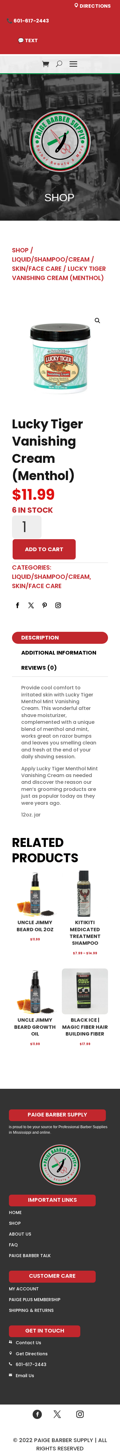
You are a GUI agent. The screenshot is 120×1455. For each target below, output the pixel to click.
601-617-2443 (31, 1364)
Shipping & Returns (31, 1310)
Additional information (58, 652)
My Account (24, 1289)
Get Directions (32, 1354)
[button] (97, 320)
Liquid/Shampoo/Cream (51, 259)
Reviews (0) (39, 667)
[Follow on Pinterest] (44, 605)
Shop (20, 250)
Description (40, 637)
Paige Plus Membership (34, 1300)
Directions (95, 6)
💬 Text (28, 40)
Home (15, 1212)
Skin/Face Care (37, 268)
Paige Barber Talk (30, 1256)
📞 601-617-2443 (27, 20)
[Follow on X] (31, 605)
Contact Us (28, 1343)
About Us (20, 1234)
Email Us (25, 1376)
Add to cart (44, 549)
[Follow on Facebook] (17, 605)
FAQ (13, 1245)
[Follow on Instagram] (58, 605)
